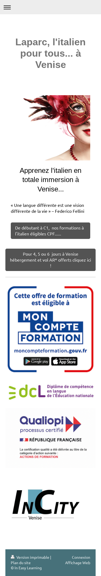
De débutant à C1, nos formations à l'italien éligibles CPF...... (49, 230)
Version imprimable (33, 557)
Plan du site (21, 562)
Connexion (81, 557)
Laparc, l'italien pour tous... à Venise (50, 53)
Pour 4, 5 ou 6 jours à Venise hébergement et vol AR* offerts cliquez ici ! (50, 259)
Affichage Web (77, 562)
